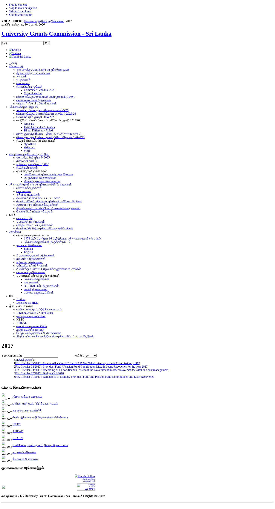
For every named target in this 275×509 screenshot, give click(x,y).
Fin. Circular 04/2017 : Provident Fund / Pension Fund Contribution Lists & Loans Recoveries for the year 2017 (81, 366)
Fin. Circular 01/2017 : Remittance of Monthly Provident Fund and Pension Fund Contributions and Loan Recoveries (84, 376)
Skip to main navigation (23, 8)
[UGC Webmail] (86, 486)
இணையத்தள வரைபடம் (27, 396)
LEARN (18, 438)
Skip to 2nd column (20, 14)
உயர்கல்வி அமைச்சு (24, 452)
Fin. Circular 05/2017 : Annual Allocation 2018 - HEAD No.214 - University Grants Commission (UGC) (77, 363)
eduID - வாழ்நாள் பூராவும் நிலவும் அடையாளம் (40, 445)
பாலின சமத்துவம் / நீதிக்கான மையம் (35, 403)
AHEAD (18, 431)
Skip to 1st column (20, 11)
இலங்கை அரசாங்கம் (25, 459)
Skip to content (18, 4)
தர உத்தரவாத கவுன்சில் (27, 410)
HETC (17, 424)
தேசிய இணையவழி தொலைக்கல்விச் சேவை (40, 417)
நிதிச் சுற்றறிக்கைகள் (51, 21)
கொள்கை (30, 21)
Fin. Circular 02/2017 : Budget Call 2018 (39, 373)
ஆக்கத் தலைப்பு (25, 359)
